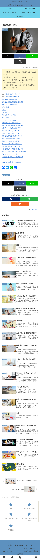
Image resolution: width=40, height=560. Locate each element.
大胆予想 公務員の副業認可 (11, 128)
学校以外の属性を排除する (10, 99)
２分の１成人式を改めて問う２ (12, 133)
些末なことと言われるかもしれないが (14, 152)
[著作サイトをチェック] (11, 199)
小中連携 (4, 112)
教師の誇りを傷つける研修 (10, 141)
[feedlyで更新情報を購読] (29, 199)
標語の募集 (5, 117)
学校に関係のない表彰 (9, 115)
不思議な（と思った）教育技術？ (12, 157)
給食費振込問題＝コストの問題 (12, 146)
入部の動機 (5, 107)
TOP (10, 548)
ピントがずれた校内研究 (10, 120)
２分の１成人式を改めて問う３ (12, 136)
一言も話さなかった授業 (10, 104)
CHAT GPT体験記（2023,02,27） (12, 162)
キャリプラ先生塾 (29, 548)
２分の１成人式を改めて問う (11, 131)
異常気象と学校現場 (12, 97)
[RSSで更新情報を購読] (20, 204)
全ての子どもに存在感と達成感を (12, 102)
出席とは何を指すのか (13, 94)
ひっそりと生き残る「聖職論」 (12, 144)
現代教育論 (7, 175)
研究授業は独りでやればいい (11, 123)
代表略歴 (20, 554)
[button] (20, 61)
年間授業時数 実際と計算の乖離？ (13, 149)
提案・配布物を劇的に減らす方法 (12, 125)
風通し (4, 110)
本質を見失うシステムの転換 (11, 138)
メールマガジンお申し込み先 (29, 551)
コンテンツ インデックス (10, 551)
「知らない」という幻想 (10, 154)
